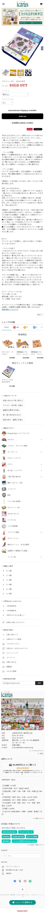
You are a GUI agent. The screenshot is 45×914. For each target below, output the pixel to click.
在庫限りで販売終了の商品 (17, 551)
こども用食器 (12, 526)
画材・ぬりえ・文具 (15, 483)
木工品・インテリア (15, 470)
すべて (6, 327)
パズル (10, 464)
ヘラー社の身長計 (14, 501)
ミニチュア (12, 489)
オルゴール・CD (14, 508)
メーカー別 (12, 557)
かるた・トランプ (14, 458)
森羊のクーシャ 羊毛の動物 (18, 545)
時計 (9, 495)
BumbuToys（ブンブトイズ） (19, 433)
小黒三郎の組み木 (14, 477)
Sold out (22, 116)
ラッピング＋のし (8, 99)
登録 (39, 683)
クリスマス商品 (13, 532)
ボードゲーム (12, 452)
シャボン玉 (12, 520)
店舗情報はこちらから (10, 309)
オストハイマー (13, 538)
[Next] (42, 48)
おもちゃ (11, 440)
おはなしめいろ (13, 514)
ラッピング (5, 91)
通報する (39, 314)
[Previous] (3, 48)
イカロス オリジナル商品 (17, 446)
